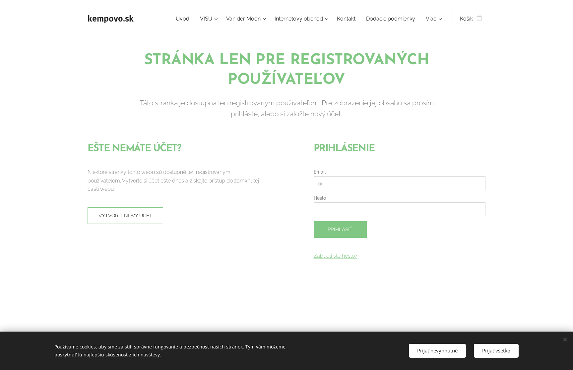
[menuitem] (184, 19)
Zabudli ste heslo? (335, 256)
